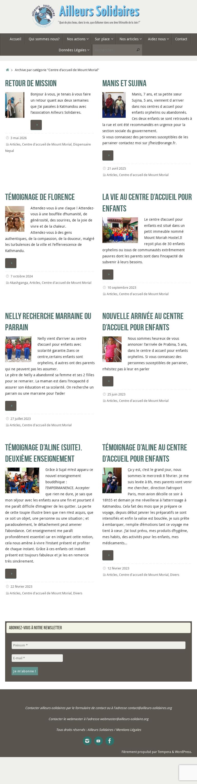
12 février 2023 (118, 568)
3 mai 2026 (19, 138)
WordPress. (183, 752)
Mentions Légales (128, 730)
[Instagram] (87, 741)
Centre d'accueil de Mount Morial (47, 144)
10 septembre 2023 (121, 287)
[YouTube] (98, 741)
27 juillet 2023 (21, 419)
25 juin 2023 (116, 394)
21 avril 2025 (116, 168)
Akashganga (19, 282)
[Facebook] (109, 741)
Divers (77, 593)
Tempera (164, 752)
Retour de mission (31, 83)
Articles (15, 144)
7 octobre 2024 (22, 276)
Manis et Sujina (124, 83)
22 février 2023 (21, 586)
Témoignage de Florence (40, 197)
